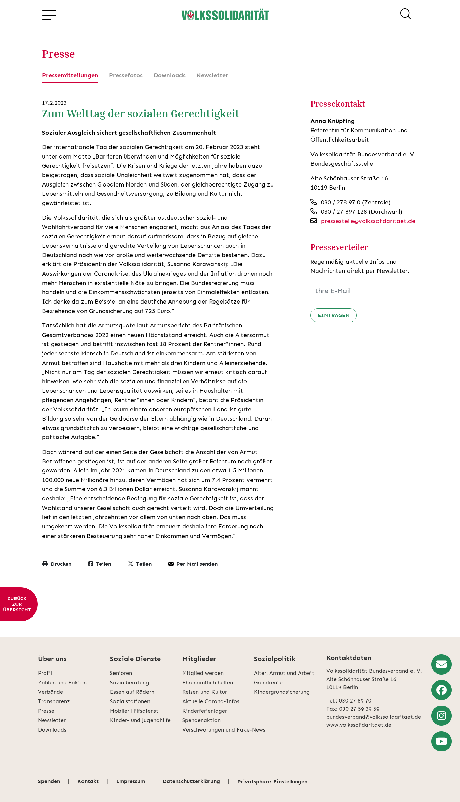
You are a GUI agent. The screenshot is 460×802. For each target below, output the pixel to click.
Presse (46, 711)
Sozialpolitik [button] (274, 659)
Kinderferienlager (204, 711)
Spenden (49, 781)
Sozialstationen (130, 701)
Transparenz (54, 701)
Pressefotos (126, 75)
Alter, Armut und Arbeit (284, 673)
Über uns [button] (52, 659)
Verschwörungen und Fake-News (218, 729)
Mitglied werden (203, 673)
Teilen (103, 564)
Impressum (130, 781)
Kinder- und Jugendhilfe (140, 720)
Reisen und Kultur (204, 692)
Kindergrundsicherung (282, 692)
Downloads (170, 75)
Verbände (50, 692)
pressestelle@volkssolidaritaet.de (368, 221)
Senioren (121, 673)
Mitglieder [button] (199, 659)
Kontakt (88, 781)
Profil (45, 673)
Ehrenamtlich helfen (207, 682)
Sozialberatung (129, 682)
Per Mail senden (197, 564)
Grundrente (268, 682)
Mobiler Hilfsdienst (134, 711)
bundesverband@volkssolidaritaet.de (373, 717)
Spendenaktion (201, 720)
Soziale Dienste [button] (135, 659)
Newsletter (212, 75)
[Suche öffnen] (405, 14)
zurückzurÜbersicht (17, 604)
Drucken (61, 564)
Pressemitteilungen (70, 75)
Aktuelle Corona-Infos (210, 701)
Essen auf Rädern (132, 692)
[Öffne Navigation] (49, 15)
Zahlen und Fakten (62, 682)
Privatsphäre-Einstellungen (272, 781)
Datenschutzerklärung (191, 781)
